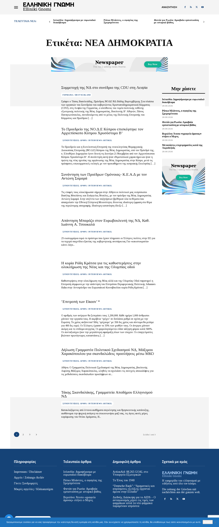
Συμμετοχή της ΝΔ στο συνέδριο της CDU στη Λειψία (104, 87)
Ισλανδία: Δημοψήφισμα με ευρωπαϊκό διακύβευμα (74, 21)
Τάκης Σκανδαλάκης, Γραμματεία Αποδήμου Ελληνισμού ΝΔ (106, 394)
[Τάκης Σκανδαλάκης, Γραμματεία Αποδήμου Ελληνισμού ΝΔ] (35, 404)
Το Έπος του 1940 (124, 480)
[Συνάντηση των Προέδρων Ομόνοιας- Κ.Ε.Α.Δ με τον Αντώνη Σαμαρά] (35, 190)
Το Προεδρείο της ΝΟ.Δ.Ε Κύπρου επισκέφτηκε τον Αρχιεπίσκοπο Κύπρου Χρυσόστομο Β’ (102, 131)
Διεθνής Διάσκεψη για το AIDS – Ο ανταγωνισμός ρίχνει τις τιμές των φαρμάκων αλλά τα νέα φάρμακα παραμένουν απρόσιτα (134, 502)
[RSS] (190, 7)
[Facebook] (185, 7)
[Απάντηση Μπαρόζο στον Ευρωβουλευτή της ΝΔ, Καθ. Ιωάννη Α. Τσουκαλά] (35, 233)
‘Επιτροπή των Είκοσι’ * (80, 301)
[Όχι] (215, 522)
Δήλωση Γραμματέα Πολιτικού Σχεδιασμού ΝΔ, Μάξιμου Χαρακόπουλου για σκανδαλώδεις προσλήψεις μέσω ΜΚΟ (107, 352)
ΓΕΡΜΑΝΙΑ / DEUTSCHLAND (77, 95)
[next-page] (204, 22)
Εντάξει (207, 522)
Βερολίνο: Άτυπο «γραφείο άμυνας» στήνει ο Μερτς (182, 135)
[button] (169, 7)
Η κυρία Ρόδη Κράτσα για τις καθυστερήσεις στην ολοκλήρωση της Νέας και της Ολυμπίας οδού (101, 265)
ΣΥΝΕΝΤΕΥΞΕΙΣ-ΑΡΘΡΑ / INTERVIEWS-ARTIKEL (87, 140)
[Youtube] (202, 7)
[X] (196, 7)
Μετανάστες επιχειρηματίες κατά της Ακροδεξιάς (182, 146)
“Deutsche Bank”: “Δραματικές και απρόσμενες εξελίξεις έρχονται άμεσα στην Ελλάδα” (134, 488)
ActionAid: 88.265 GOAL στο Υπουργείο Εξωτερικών (130, 473)
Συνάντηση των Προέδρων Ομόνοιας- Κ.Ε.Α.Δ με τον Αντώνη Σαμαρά (104, 176)
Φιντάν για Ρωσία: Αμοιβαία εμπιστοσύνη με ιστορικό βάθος (176, 21)
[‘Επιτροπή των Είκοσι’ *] (35, 318)
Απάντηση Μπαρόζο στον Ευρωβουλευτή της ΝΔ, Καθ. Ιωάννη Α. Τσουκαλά (105, 222)
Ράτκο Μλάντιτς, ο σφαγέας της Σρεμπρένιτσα (121, 21)
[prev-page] (50, 22)
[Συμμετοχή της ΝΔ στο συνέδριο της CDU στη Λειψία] (35, 103)
